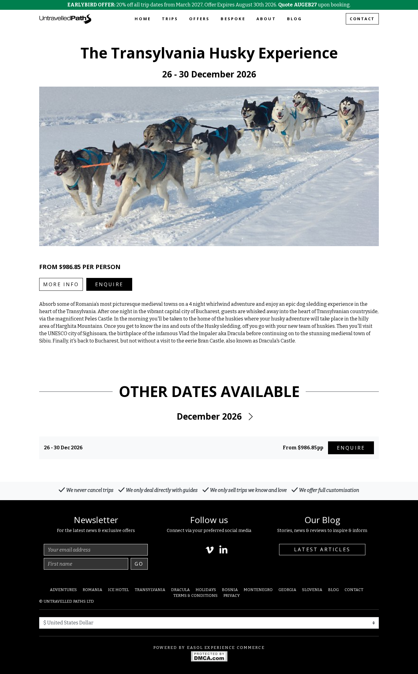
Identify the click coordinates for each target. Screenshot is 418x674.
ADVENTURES (63, 589)
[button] (250, 416)
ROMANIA (92, 589)
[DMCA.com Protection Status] (209, 656)
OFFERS (199, 18)
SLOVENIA (312, 589)
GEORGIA (287, 589)
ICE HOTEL (118, 589)
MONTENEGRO (258, 589)
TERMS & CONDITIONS (195, 595)
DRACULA (180, 589)
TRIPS (170, 18)
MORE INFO (61, 284)
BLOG (294, 18)
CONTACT (362, 18)
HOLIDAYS (206, 589)
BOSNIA (230, 589)
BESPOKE (233, 18)
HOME (143, 18)
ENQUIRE (109, 284)
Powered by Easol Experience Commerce (209, 647)
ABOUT (266, 18)
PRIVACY (231, 595)
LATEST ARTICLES (322, 549)
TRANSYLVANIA (150, 589)
